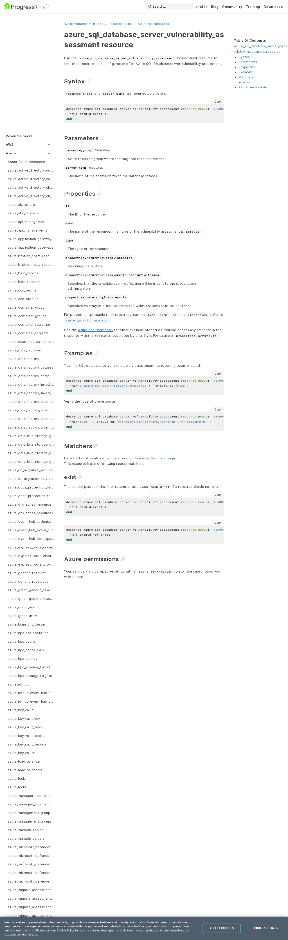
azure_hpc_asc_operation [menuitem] (28, 633)
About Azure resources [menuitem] (26, 162)
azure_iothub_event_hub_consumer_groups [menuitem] (31, 701)
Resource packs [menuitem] (19, 136)
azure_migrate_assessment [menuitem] (29, 890)
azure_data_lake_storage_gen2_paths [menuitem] (31, 461)
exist (247, 82)
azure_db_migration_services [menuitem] (31, 479)
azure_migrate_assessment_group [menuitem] (31, 898)
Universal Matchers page (155, 458)
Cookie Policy (65, 930)
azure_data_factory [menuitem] (23, 359)
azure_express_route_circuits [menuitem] (31, 556)
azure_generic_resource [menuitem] (27, 573)
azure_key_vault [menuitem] (20, 710)
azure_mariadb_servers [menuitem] (26, 838)
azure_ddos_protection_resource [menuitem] (31, 487)
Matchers (246, 77)
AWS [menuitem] (10, 145)
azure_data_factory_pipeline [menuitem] (31, 402)
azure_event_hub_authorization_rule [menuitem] (31, 521)
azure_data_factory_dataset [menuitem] (30, 367)
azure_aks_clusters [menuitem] (23, 213)
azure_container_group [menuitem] (26, 307)
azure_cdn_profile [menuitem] (22, 290)
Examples (246, 72)
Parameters (247, 62)
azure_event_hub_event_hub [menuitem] (31, 530)
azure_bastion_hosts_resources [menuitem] (31, 264)
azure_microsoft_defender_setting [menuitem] (31, 873)
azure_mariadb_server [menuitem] (25, 830)
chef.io (202, 7)
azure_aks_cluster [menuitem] (22, 204)
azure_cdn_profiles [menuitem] (23, 299)
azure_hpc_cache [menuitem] (22, 641)
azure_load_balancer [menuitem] (24, 761)
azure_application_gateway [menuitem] (30, 239)
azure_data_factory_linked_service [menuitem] (31, 384)
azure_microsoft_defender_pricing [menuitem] (31, 847)
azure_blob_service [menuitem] (23, 273)
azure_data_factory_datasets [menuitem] (31, 376)
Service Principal (85, 571)
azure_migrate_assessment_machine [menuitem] (31, 915)
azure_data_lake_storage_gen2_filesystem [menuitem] (31, 436)
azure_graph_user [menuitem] (22, 607)
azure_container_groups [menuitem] (27, 316)
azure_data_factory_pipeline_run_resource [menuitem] (31, 410)
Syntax (244, 57)
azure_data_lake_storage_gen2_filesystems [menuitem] (31, 444)
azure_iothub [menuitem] (18, 684)
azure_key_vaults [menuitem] (21, 753)
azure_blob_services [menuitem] (24, 282)
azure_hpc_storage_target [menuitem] (29, 667)
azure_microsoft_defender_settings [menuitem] (31, 881)
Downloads (273, 7)
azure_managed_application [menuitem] (30, 796)
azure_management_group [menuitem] (29, 813)
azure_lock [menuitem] (16, 778)
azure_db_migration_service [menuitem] (30, 470)
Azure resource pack (153, 23)
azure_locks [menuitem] (17, 787)
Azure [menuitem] (11, 153)
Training (253, 7)
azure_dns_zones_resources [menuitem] (30, 513)
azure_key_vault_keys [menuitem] (25, 727)
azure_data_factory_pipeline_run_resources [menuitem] (31, 419)
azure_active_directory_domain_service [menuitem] (31, 170)
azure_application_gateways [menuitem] (30, 247)
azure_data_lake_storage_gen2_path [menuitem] (31, 453)
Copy (218, 101)
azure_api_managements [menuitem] (27, 230)
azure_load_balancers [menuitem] (25, 770)
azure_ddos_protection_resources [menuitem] (31, 496)
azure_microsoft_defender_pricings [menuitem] (31, 855)
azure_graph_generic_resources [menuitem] (31, 599)
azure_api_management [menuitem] (27, 222)
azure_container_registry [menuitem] (28, 333)
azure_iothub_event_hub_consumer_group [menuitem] (31, 693)
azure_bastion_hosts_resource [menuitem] (31, 256)
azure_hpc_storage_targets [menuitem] (30, 676)
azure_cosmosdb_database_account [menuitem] (31, 342)
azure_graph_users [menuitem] (23, 616)
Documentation (76, 23)
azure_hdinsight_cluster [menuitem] (27, 624)
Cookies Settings (264, 928)
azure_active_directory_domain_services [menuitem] (31, 179)
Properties (247, 67)
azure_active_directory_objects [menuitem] (31, 196)
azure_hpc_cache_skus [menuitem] (26, 650)
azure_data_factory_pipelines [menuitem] (31, 427)
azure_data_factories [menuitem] (25, 350)
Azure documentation (95, 330)
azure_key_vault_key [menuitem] (24, 718)
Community (232, 7)
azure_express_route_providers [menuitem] (31, 564)
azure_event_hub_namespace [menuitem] (31, 539)
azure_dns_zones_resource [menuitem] (29, 504)
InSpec (98, 23)
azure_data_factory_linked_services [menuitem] (31, 393)
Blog (214, 7)
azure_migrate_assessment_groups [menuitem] (31, 907)
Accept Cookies (221, 928)
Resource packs (121, 23)
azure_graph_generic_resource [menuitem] (31, 590)
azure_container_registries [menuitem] (29, 324)
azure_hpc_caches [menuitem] (22, 658)
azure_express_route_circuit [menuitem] (30, 547)
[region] (144, 928)
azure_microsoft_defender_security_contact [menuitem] (31, 864)
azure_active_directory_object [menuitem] (31, 187)
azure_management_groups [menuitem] (30, 821)
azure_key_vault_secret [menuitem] (26, 736)
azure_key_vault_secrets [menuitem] (27, 744)
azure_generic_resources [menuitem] (28, 581)
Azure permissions (253, 87)
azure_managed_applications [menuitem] (31, 804)
